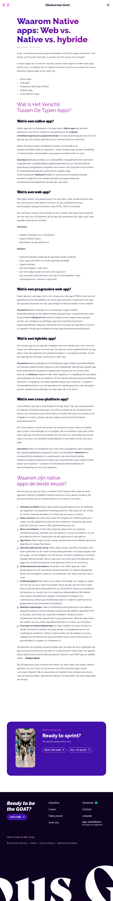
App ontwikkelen (92, 821)
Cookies (33, 843)
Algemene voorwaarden (67, 843)
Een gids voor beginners (92, 825)
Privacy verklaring (47, 843)
